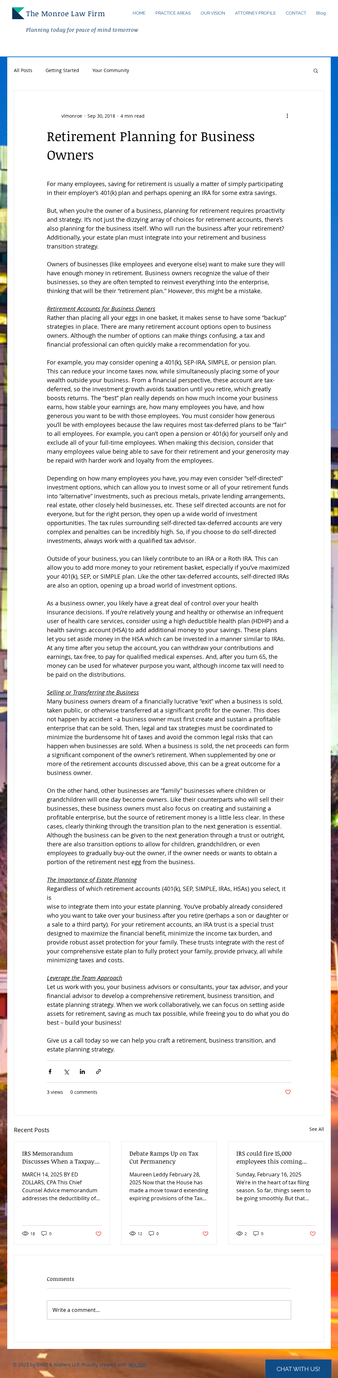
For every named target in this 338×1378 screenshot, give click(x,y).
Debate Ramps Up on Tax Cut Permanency (163, 1157)
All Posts (23, 70)
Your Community (110, 70)
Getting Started (62, 70)
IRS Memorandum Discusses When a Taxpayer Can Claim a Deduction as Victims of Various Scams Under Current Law (61, 1157)
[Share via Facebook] (50, 1071)
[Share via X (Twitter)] (66, 1071)
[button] (316, 70)
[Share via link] (98, 1071)
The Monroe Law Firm (66, 13)
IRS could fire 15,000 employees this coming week (269, 1157)
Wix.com (137, 1364)
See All (316, 1129)
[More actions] (287, 116)
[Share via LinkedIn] (82, 1071)
